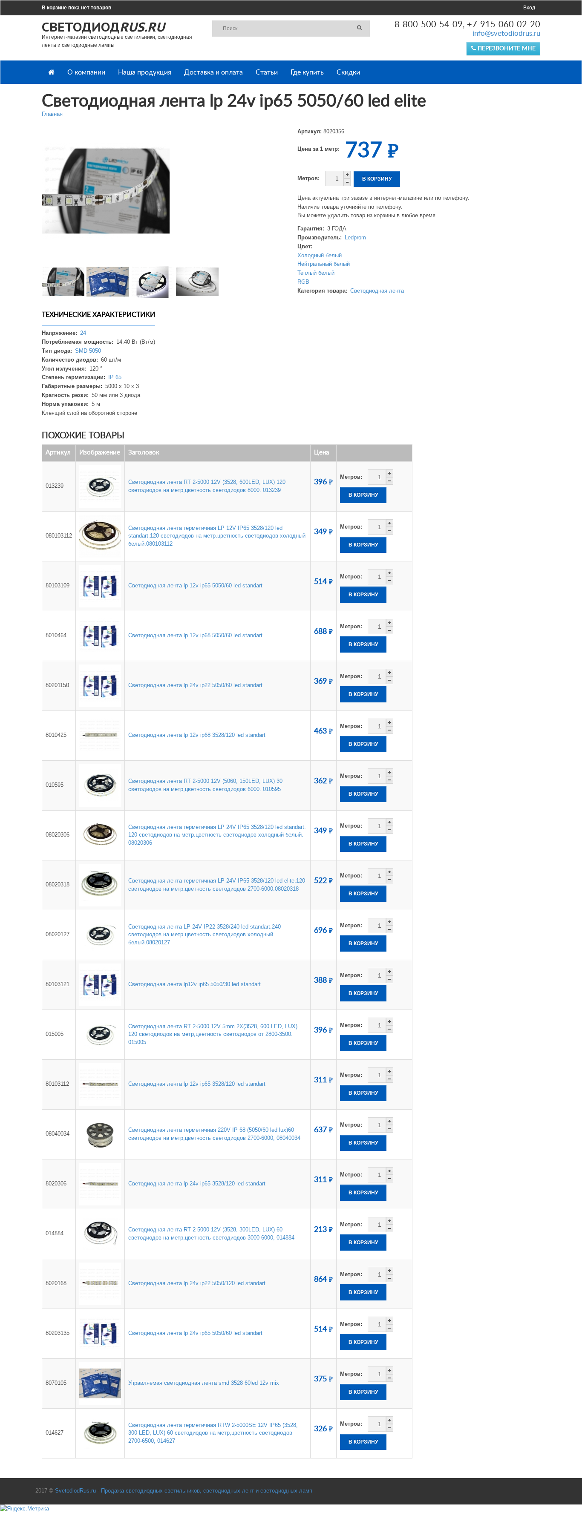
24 (83, 333)
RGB (303, 282)
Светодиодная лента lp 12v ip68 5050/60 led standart (195, 635)
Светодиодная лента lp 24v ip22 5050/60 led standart (195, 685)
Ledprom (355, 237)
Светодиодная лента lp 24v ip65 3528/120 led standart (196, 1183)
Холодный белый (319, 255)
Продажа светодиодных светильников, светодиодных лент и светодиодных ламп (206, 1490)
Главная (52, 114)
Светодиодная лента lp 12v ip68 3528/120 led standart (196, 735)
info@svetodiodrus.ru (506, 33)
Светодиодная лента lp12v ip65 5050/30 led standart (194, 984)
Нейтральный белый (323, 264)
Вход (529, 8)
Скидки (348, 72)
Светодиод (103, 26)
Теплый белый (315, 273)
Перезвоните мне (506, 49)
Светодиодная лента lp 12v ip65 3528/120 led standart (196, 1084)
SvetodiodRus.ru (75, 1490)
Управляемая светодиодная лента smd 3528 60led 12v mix (203, 1383)
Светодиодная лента (377, 291)
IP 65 (114, 377)
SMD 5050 (88, 351)
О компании (86, 72)
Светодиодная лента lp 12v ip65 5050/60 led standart (195, 585)
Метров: (308, 178)
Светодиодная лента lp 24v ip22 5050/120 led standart (196, 1283)
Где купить (307, 72)
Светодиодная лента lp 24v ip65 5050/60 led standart (195, 1333)
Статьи (267, 72)
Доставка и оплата (213, 72)
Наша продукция (144, 72)
